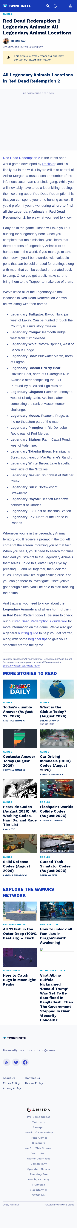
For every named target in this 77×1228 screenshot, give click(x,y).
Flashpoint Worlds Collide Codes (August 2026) (56, 811)
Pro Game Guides (38, 1116)
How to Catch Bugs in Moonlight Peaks (19, 979)
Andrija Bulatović (52, 774)
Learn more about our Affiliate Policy (21, 665)
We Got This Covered (39, 1148)
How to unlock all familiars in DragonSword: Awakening (56, 936)
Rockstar (48, 164)
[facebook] (25, 1062)
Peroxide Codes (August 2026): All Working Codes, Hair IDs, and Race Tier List (20, 816)
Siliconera (38, 1142)
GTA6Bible (38, 1195)
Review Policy (34, 1083)
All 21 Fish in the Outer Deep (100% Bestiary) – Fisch (20, 933)
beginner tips (37, 639)
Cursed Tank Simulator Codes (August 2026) (55, 866)
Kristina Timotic (14, 720)
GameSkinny (38, 1163)
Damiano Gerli (49, 875)
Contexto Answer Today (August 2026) (19, 761)
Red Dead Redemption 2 (21, 158)
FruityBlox (38, 1184)
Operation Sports (38, 1168)
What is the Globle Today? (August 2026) (53, 711)
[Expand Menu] (63, 6)
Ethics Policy (11, 1083)
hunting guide (28, 633)
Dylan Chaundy (50, 720)
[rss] (6, 1062)
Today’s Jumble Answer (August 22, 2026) (18, 711)
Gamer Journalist (38, 1158)
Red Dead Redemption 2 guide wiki (40, 621)
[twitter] (16, 1062)
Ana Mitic (9, 829)
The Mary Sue (38, 1174)
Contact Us (32, 1077)
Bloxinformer (38, 1189)
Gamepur (39, 1127)
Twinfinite (38, 1122)
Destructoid (38, 1153)
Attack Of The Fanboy (38, 1132)
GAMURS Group (65, 1204)
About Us (9, 1077)
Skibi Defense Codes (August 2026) (16, 866)
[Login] (70, 6)
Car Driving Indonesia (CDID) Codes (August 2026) (55, 763)
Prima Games (38, 1137)
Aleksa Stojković (51, 820)
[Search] (48, 6)
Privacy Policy (12, 1088)
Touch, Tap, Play (38, 1179)
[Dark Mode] (55, 6)
